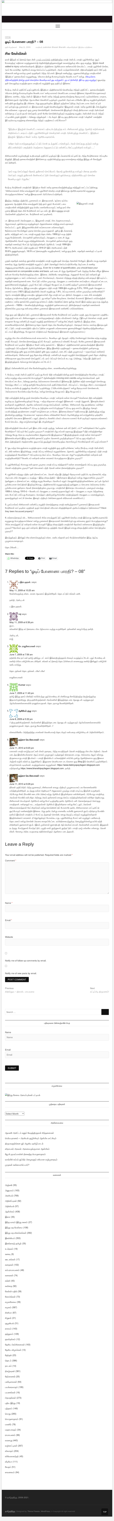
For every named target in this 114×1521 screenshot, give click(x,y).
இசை (7, 1216)
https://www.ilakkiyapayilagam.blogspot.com (78, 764)
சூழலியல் (9, 1323)
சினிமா (8, 1312)
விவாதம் (9, 1450)
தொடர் (8, 1360)
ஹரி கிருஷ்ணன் (11, 47)
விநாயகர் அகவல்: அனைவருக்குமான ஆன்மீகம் (27, 1148)
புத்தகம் (8, 1408)
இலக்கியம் (10, 1238)
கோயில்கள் (10, 1296)
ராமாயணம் (10, 1434)
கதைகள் (9, 1264)
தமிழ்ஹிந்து (10, 1511)
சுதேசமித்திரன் (72, 47)
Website (9, 936)
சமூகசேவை (10, 1301)
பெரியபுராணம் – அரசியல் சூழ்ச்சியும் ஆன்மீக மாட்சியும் (30, 1138)
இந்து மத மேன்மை (14, 1227)
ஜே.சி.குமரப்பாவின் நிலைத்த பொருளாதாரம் (25, 1154)
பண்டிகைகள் (11, 1381)
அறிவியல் (9, 1206)
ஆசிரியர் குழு (24, 710)
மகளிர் (8, 1424)
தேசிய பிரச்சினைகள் (15, 1344)
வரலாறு (8, 37)
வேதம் (8, 1466)
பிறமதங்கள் (10, 1397)
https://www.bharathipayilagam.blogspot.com (42, 768)
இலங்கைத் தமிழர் (13, 1243)
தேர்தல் (8, 1355)
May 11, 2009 (24, 47)
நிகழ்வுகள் (10, 1371)
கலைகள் (9, 1275)
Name (8, 902)
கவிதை (8, 1285)
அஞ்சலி (8, 1185)
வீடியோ (8, 1461)
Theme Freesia (33, 1511)
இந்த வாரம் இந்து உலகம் (16, 1222)
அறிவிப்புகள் (11, 1200)
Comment (10, 860)
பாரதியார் (39, 47)
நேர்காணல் (10, 1376)
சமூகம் (8, 1307)
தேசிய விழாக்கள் (13, 1349)
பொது (8, 1413)
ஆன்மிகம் (9, 1211)
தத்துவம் (9, 1333)
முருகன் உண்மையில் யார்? (17, 1164)
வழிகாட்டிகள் (11, 1445)
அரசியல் (9, 1195)
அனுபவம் (9, 1190)
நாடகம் (8, 1365)
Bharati (55, 47)
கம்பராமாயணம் (12, 1270)
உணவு (8, 1254)
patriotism (47, 47)
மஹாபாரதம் (10, 1429)
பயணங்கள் (10, 1392)
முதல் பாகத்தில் (43, 59)
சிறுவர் (8, 1317)
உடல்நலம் (9, 1248)
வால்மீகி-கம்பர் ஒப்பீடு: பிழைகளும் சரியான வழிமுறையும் (31, 1159)
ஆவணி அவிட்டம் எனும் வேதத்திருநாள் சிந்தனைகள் (29, 1132)
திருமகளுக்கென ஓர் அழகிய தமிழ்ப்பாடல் (24, 1143)
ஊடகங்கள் (10, 1259)
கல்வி (7, 1280)
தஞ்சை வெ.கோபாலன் (28, 739)
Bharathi (62, 47)
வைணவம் (10, 1472)
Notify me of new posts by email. (21, 973)
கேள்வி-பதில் (11, 1291)
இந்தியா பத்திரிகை (85, 47)
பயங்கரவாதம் (11, 1387)
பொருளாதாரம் (11, 1418)
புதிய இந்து (10, 1403)
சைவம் (8, 1328)
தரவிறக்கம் (10, 1339)
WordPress (45, 1511)
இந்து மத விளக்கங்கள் (15, 1232)
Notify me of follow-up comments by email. (25, 960)
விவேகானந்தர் (12, 1456)
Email (8, 920)
